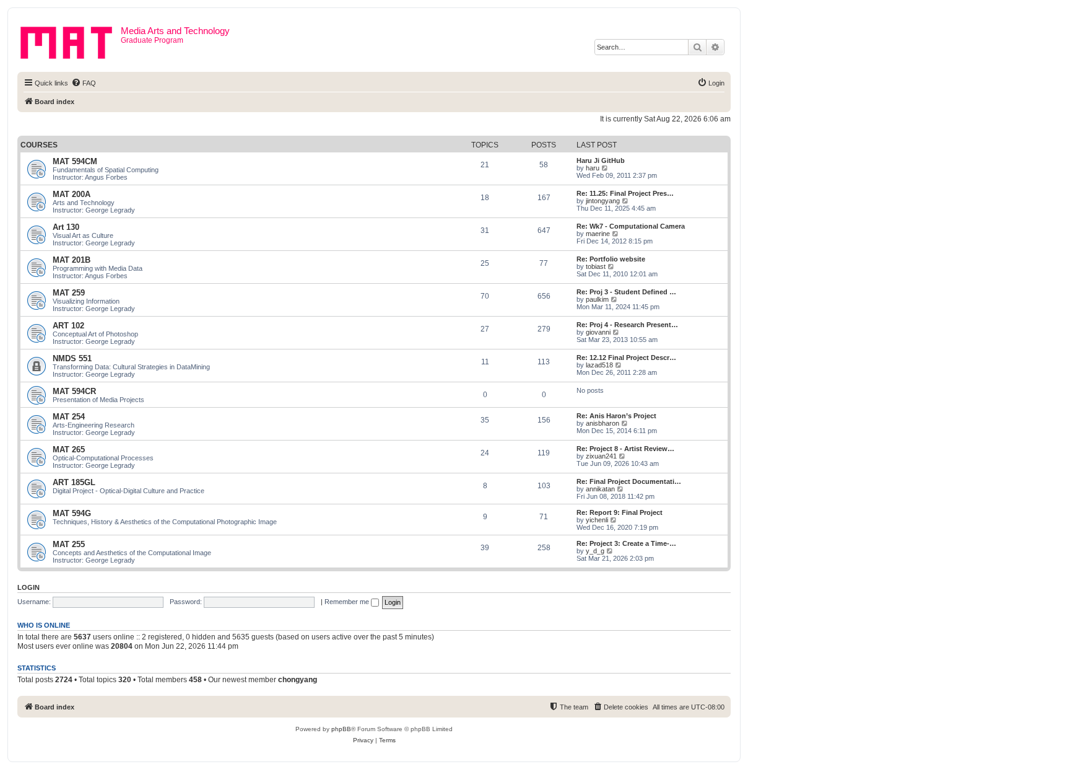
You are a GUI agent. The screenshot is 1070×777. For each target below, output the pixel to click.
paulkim (597, 299)
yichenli (597, 520)
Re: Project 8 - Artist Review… (625, 448)
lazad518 (599, 365)
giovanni (598, 332)
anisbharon (602, 423)
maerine (598, 233)
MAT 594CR (74, 391)
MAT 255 (69, 544)
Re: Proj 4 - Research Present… (627, 324)
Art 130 (66, 227)
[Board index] (70, 40)
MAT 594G (72, 513)
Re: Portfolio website (610, 259)
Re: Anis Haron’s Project (616, 415)
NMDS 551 (72, 358)
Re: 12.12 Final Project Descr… (626, 357)
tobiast (596, 266)
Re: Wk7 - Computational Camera (630, 226)
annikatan (600, 489)
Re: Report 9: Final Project (619, 512)
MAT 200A (71, 194)
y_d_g (595, 551)
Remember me (347, 601)
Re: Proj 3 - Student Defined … (626, 292)
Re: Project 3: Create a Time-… (626, 543)
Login (28, 587)
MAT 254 (69, 416)
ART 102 (68, 325)
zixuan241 (601, 456)
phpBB (341, 729)
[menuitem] (83, 83)
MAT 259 (69, 292)
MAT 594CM (75, 161)
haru (592, 168)
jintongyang (603, 200)
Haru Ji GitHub (600, 160)
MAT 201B (71, 260)
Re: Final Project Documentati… (628, 481)
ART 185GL (74, 482)
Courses (39, 145)
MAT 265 (69, 449)
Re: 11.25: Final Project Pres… (625, 193)
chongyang (297, 679)
